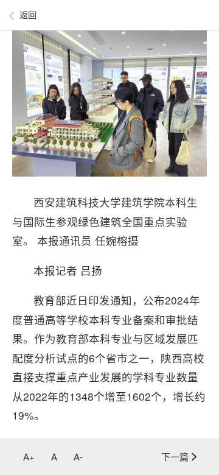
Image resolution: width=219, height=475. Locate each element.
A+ (29, 456)
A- (78, 456)
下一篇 (175, 456)
